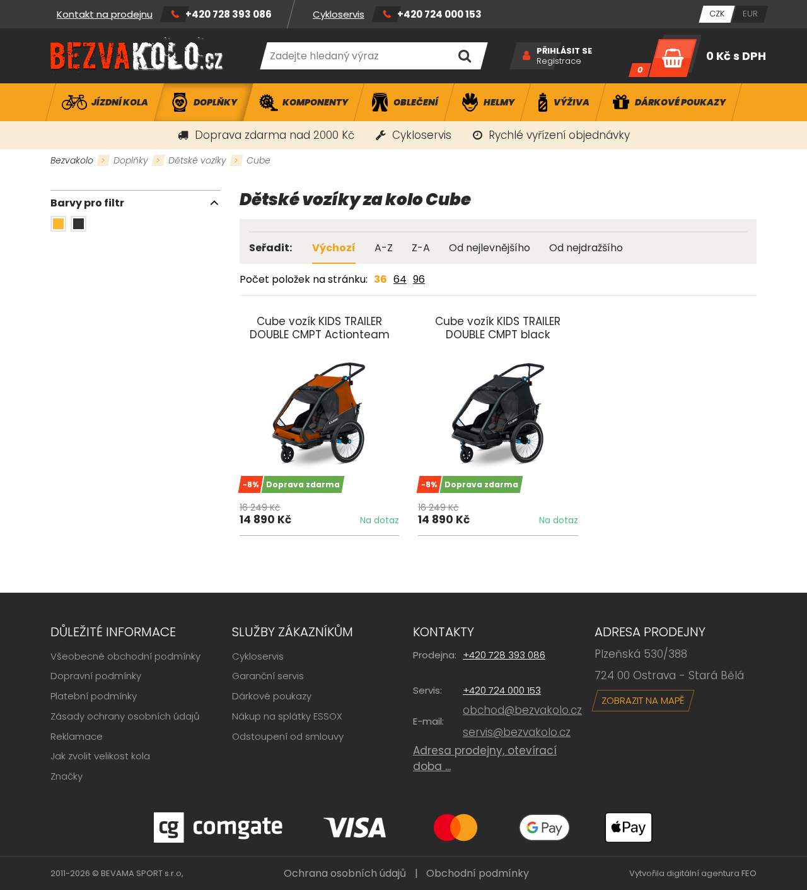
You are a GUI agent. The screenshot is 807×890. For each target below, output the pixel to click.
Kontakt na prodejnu (105, 14)
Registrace (559, 61)
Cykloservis (338, 14)
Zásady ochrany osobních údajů (125, 716)
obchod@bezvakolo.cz (522, 710)
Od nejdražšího (586, 247)
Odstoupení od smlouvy (288, 736)
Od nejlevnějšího (489, 247)
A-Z (383, 247)
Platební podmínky (93, 696)
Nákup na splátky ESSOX (287, 716)
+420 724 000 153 (439, 14)
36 (380, 279)
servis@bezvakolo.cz (517, 732)
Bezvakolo (71, 160)
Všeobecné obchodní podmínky (125, 656)
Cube (258, 160)
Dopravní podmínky (95, 675)
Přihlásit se (564, 51)
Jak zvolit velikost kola (100, 755)
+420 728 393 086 (228, 14)
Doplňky (130, 160)
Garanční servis (268, 675)
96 (419, 279)
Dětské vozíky (197, 160)
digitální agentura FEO (711, 873)
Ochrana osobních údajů (345, 873)
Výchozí (334, 247)
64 (400, 279)
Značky (66, 776)
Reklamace (76, 736)
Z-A (421, 247)
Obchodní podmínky (477, 873)
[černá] (78, 224)
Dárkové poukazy (271, 696)
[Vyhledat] (464, 55)
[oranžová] (58, 224)
